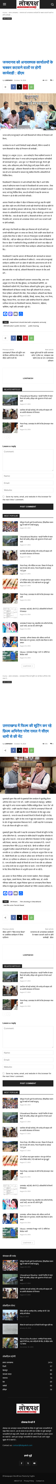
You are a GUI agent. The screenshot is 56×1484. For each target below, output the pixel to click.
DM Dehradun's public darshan (15, 326)
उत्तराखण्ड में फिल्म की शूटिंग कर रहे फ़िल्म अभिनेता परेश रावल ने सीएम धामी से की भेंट (14, 355)
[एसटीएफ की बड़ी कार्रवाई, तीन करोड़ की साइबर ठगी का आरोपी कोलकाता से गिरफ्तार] (10, 414)
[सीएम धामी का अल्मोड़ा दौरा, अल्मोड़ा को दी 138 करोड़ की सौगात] (10, 1315)
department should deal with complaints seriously (28, 322)
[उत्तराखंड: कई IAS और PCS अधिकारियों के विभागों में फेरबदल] (10, 613)
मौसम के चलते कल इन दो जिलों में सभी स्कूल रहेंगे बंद (36, 1325)
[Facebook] (13, 86)
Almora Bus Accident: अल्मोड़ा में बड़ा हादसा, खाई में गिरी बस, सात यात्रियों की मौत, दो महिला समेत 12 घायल (36, 1341)
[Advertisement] (28, 38)
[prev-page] (4, 437)
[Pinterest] (25, 86)
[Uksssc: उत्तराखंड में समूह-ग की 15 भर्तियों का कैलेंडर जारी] (10, 656)
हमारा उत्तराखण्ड (13, 12)
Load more (27, 666)
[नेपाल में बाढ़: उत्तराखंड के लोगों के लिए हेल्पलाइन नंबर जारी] (10, 428)
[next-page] (8, 437)
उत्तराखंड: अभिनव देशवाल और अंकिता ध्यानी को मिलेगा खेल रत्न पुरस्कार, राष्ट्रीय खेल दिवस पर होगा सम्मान (36, 640)
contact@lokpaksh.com (22, 1445)
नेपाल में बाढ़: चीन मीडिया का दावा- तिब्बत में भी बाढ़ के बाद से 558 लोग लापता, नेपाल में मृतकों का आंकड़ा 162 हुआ (36, 568)
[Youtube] (34, 1463)
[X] (19, 86)
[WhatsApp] (31, 86)
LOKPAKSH (9, 80)
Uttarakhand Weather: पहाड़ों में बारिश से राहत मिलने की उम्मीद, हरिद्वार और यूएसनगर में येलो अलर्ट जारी (36, 398)
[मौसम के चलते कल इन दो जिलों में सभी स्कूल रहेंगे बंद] (10, 1329)
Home (5, 12)
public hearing (33, 326)
